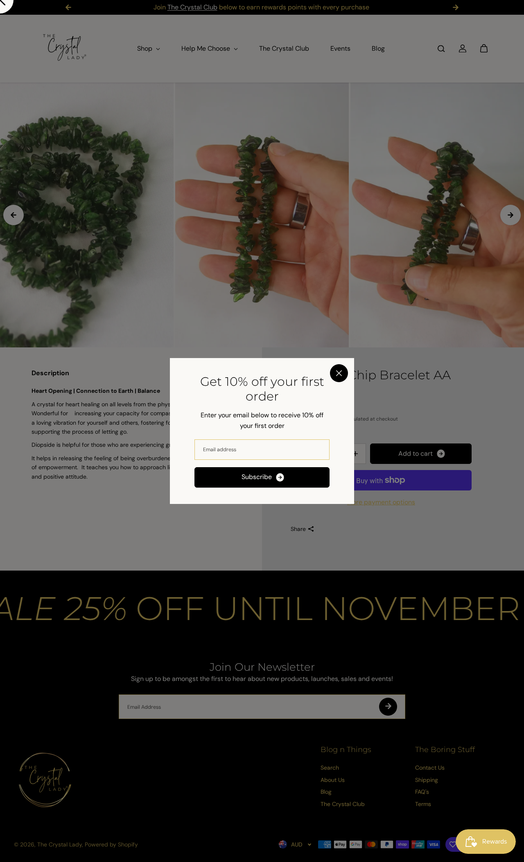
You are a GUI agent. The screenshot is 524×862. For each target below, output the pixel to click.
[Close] (339, 373)
